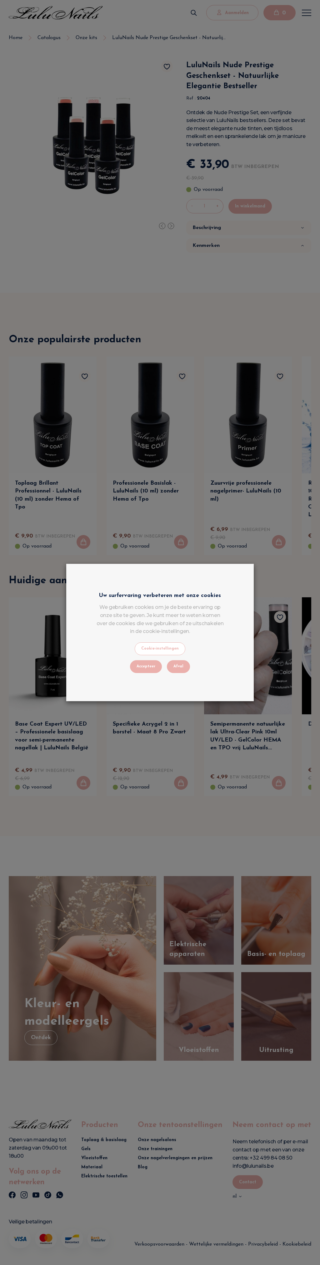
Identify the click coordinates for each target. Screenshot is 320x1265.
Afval (178, 666)
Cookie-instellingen (160, 648)
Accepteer (146, 666)
